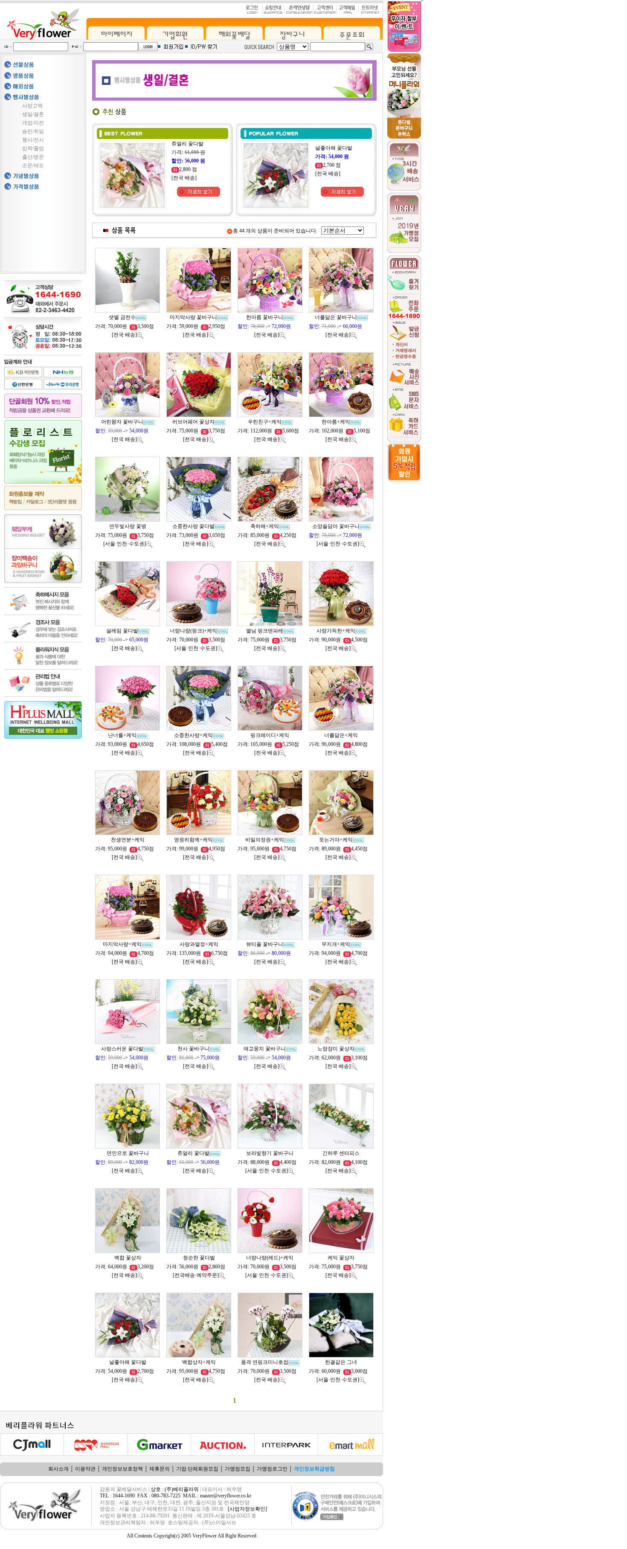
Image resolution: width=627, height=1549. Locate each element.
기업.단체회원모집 (197, 1469)
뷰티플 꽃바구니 (264, 944)
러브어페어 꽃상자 (193, 422)
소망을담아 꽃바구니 (336, 526)
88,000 (257, 1162)
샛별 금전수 (122, 317)
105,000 (258, 744)
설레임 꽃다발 (122, 631)
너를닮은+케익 (341, 735)
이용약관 (85, 1469)
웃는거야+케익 (336, 840)
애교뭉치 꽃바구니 (265, 1049)
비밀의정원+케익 (264, 840)
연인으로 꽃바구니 (128, 1153)
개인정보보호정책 (122, 1469)
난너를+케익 (122, 735)
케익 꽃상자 (341, 1258)
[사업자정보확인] (247, 1509)
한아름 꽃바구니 (264, 317)
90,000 (329, 640)
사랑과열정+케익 (199, 944)
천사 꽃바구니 (193, 1049)
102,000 (330, 431)
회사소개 (58, 1469)
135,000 (187, 953)
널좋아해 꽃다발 (333, 148)
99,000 (186, 849)
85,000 (257, 535)
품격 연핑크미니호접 (264, 1362)
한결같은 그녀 (341, 1362)
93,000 (115, 744)
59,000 (186, 326)
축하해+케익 (264, 526)
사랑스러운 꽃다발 (122, 1049)
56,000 (186, 1267)
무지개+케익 (336, 944)
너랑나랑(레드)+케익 (269, 1258)
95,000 (115, 849)
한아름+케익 (336, 422)
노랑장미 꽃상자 (335, 1049)
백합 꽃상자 (127, 1258)
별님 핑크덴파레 (264, 631)
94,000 (115, 953)
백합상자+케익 (199, 1362)
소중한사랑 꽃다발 (193, 526)
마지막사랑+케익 (122, 944)
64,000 (115, 1267)
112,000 (258, 431)
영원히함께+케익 (193, 840)
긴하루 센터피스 (341, 1153)
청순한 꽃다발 (199, 1258)
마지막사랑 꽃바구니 (193, 317)
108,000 (187, 744)
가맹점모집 (237, 1469)
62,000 (329, 1058)
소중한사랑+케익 (193, 735)
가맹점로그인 (272, 1469)
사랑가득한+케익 (335, 631)
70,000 (115, 326)
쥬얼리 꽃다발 (187, 144)
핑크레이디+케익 (269, 735)
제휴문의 (159, 1469)
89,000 (329, 849)
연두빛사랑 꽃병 (127, 526)
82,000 (329, 1162)
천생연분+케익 (128, 840)
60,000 (329, 1371)
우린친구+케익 (265, 422)
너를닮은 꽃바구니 (336, 317)
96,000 (329, 744)
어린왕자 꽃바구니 (122, 422)
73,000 (186, 535)
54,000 (115, 1371)
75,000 (186, 431)
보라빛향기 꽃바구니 (269, 1153)
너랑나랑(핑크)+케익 (193, 631)
